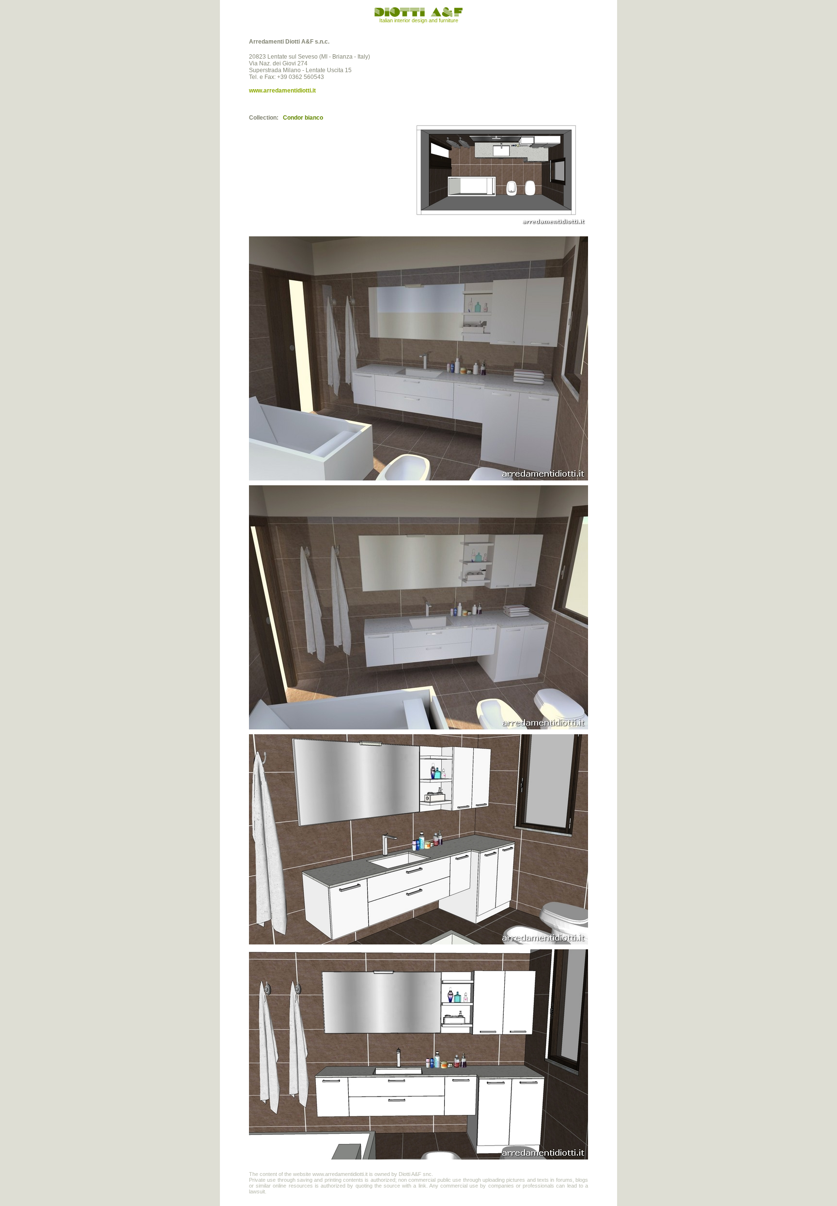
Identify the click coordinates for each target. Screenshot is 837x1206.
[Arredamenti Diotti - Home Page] (418, 15)
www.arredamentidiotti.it (282, 90)
